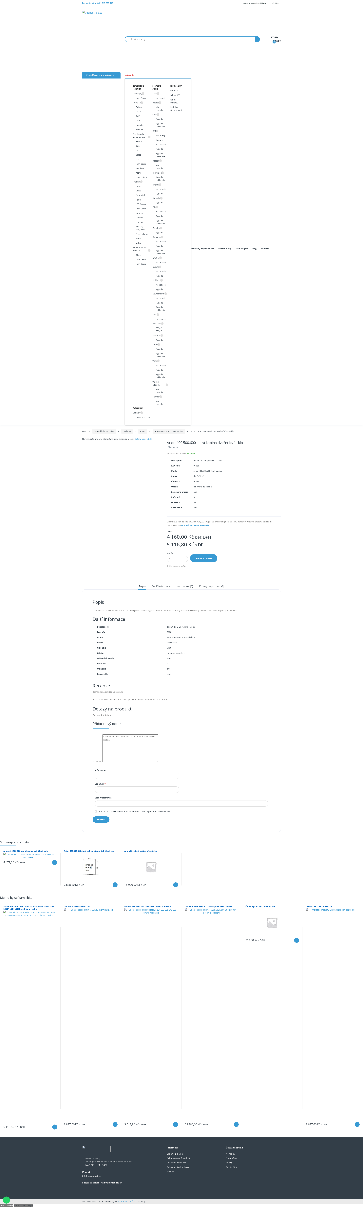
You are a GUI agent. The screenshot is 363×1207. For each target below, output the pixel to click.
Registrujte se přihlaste (254, 3)
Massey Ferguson (140, 228)
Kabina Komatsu (174, 101)
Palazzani (156, 323)
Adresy (229, 1162)
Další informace (161, 586)
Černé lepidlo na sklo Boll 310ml (260, 906)
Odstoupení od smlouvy (178, 1167)
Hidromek (157, 172)
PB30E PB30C (159, 329)
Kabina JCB (175, 95)
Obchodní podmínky (176, 1162)
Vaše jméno (101, 770)
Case (138, 146)
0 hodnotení (173, 447)
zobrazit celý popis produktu (195, 525)
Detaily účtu (231, 1167)
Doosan (155, 160)
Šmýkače (137, 102)
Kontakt (265, 248)
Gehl (138, 120)
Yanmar (156, 396)
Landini (139, 217)
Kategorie (130, 75)
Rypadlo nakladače (160, 125)
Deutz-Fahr (141, 195)
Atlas (154, 93)
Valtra (138, 243)
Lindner (139, 222)
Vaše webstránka (103, 797)
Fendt (138, 199)
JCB (137, 159)
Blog (254, 248)
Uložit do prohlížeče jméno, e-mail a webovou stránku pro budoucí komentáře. (134, 811)
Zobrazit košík (6, 1205)
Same (138, 238)
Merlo (138, 172)
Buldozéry (160, 135)
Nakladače (161, 98)
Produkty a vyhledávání (202, 248)
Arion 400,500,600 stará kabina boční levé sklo (25, 851)
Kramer (155, 257)
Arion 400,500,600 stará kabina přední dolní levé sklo (89, 851)
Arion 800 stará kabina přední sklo (140, 851)
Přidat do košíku (204, 558)
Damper (159, 140)
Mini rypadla (159, 108)
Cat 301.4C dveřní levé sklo (77, 906)
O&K (154, 314)
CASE (138, 111)
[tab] (142, 586)
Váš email (100, 783)
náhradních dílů (125, 1201)
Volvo (154, 360)
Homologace (242, 248)
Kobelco (156, 228)
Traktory (136, 181)
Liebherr (156, 280)
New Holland (142, 177)
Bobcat (139, 107)
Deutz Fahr (141, 259)
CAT (138, 116)
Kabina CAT (175, 90)
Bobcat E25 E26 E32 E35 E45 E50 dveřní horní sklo (147, 906)
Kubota (139, 213)
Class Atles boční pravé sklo (319, 906)
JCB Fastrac (141, 204)
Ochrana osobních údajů (178, 1158)
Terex (155, 344)
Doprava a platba (175, 1153)
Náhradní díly (224, 248)
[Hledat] (257, 39)
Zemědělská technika (104, 431)
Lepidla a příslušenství (176, 108)
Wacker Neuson (156, 383)
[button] (276, 3)
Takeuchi (140, 129)
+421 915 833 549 (96, 1165)
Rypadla (159, 119)
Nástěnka (230, 1153)
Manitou (140, 168)
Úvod (84, 431)
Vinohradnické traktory (139, 249)
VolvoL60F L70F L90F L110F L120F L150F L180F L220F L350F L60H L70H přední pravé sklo (28, 907)
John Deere (141, 98)
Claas (138, 154)
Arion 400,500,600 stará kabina (169, 431)
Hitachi (155, 184)
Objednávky (231, 1158)
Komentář (97, 761)
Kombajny (137, 93)
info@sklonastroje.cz (91, 1176)
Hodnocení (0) (185, 586)
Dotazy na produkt (143, 439)
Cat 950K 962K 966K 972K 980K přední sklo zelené (208, 906)
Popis (142, 586)
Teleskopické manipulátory (139, 135)
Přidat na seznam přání (176, 566)
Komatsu (140, 125)
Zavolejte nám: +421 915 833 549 (97, 3)
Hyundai (156, 198)
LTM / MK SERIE (143, 417)
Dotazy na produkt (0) (211, 586)
